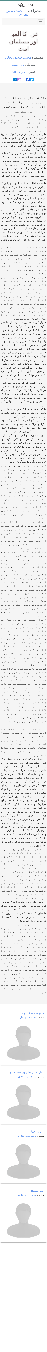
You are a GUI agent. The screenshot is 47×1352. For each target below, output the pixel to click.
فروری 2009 (19, 72)
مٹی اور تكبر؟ (37, 1132)
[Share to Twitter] (32, 79)
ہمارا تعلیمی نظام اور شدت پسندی (27, 1072)
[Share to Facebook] (28, 79)
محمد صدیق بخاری (17, 13)
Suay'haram (23, 5)
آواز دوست (18, 65)
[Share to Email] (19, 79)
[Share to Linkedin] (15, 79)
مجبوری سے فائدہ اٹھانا (33, 1013)
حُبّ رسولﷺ (37, 1191)
